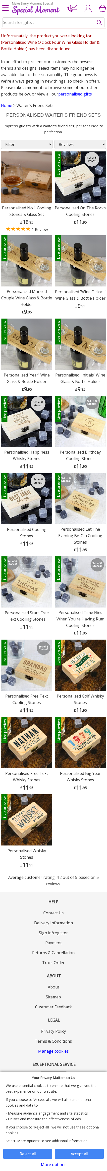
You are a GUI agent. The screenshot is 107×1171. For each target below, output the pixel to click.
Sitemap (53, 997)
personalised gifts (75, 94)
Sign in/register (53, 933)
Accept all (79, 1154)
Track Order (53, 962)
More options (53, 1164)
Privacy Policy (53, 1031)
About (53, 987)
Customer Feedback (53, 1007)
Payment (53, 942)
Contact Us (53, 913)
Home (6, 105)
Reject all (28, 1154)
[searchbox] (54, 22)
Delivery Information (53, 923)
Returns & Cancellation (53, 952)
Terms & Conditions (53, 1041)
